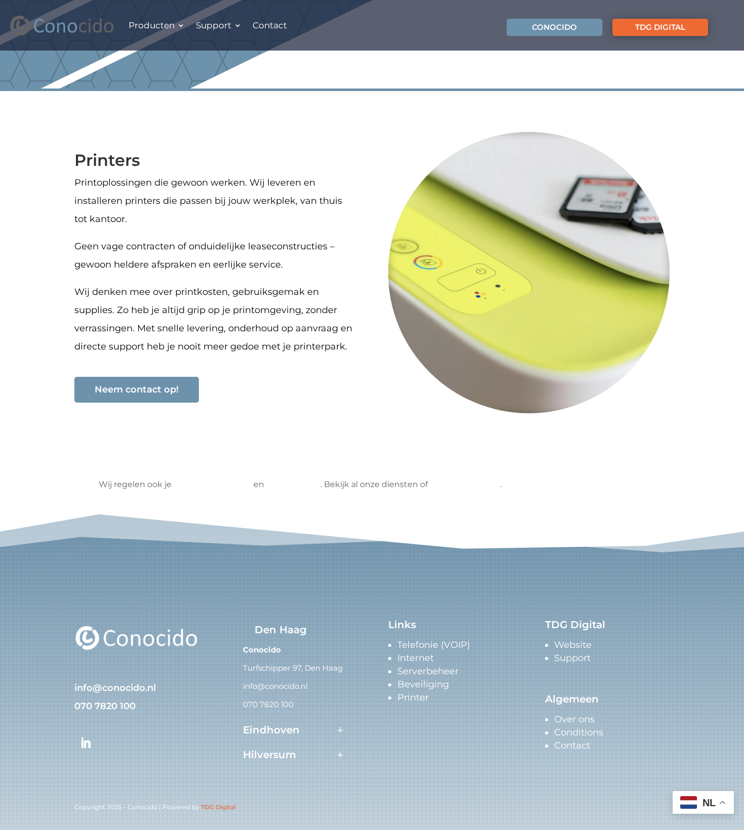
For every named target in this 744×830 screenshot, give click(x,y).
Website (573, 644)
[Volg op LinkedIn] (85, 743)
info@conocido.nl (115, 687)
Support (213, 25)
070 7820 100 (105, 706)
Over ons (574, 719)
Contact (270, 25)
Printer (413, 697)
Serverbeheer (428, 671)
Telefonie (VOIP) (433, 644)
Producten (152, 25)
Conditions (578, 732)
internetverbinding (213, 484)
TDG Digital (218, 807)
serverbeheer (293, 484)
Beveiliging (423, 684)
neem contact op (465, 484)
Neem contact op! (137, 389)
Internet (415, 658)
